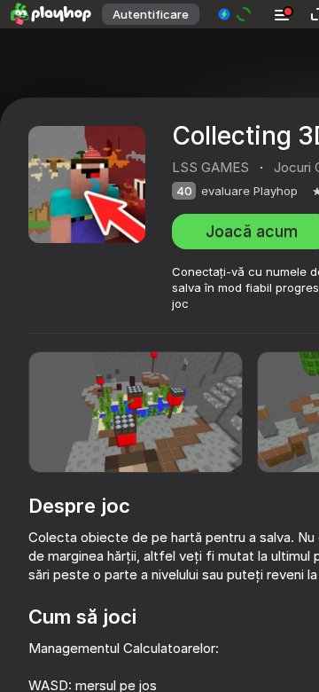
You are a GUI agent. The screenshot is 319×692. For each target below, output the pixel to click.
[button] (235, 14)
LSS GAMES (210, 167)
